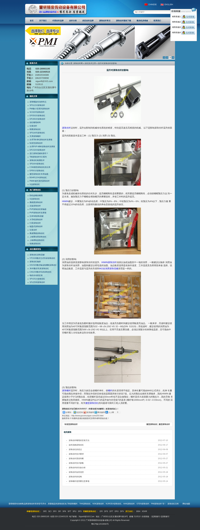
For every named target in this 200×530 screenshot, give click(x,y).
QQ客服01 (155, 516)
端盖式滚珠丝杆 (36, 226)
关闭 (194, 39)
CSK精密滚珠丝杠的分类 (40, 167)
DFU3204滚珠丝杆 (37, 150)
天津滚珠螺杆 (35, 136)
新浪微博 (90, 412)
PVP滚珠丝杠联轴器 (38, 209)
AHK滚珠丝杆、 (130, 504)
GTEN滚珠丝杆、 (144, 504)
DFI (101, 511)
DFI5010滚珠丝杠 (37, 171)
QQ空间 (79, 412)
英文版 (167, 4)
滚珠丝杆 (66, 128)
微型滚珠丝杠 (91, 403)
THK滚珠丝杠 (85, 504)
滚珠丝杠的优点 (75, 449)
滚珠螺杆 (66, 390)
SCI (49, 511)
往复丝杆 (33, 126)
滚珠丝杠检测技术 (37, 160)
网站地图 (186, 504)
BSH (138, 511)
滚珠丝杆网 (78, 63)
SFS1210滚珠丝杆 (37, 105)
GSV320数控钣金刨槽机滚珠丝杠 (43, 265)
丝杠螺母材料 (35, 122)
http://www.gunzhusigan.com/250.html (87, 416)
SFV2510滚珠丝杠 (37, 279)
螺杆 (110, 390)
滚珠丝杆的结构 (75, 477)
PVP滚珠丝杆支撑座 (38, 213)
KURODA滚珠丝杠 (113, 504)
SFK (64, 511)
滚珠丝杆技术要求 (76, 454)
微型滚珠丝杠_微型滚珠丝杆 (158, 424)
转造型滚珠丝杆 (36, 143)
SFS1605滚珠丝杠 (37, 133)
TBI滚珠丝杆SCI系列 (38, 157)
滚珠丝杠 (61, 504)
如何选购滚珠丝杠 (76, 445)
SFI (59, 511)
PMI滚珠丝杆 (156, 504)
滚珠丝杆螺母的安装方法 (79, 440)
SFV (55, 511)
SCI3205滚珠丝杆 (37, 112)
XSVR (144, 511)
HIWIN (65, 201)
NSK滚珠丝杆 (98, 504)
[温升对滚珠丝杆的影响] (100, 59)
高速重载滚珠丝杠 (37, 233)
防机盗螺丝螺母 (36, 195)
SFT (69, 511)
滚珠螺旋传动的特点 (38, 102)
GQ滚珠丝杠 (35, 184)
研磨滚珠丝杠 (35, 129)
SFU (74, 511)
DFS (106, 511)
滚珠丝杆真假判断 (76, 458)
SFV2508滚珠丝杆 (37, 282)
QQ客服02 (165, 516)
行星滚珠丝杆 (35, 223)
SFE (45, 511)
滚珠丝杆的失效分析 (77, 468)
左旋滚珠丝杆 (35, 206)
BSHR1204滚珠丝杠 (38, 177)
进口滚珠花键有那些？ (39, 153)
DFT (111, 511)
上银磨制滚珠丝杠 (37, 240)
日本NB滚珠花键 (36, 216)
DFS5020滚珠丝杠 (37, 115)
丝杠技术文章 (90, 63)
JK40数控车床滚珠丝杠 (39, 268)
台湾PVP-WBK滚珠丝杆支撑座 (42, 146)
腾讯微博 (101, 412)
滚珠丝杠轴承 (35, 262)
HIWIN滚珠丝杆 (109, 262)
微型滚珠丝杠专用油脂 (39, 174)
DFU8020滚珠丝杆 (37, 119)
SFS (80, 511)
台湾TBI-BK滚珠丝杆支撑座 (41, 140)
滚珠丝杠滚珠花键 (37, 255)
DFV (122, 511)
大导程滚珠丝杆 (36, 219)
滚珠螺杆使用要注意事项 (79, 481)
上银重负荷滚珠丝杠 (38, 237)
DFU (117, 511)
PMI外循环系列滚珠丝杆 (40, 181)
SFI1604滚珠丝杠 (37, 164)
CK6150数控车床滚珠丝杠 (41, 272)
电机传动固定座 (36, 275)
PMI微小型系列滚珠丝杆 (40, 109)
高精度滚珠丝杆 (36, 202)
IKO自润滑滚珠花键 (108, 268)
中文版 (152, 4)
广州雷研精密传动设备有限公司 (56, 9)
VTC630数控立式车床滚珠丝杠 (42, 258)
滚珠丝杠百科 (173, 504)
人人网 (111, 412)
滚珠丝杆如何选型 (76, 472)
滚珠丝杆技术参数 (76, 463)
